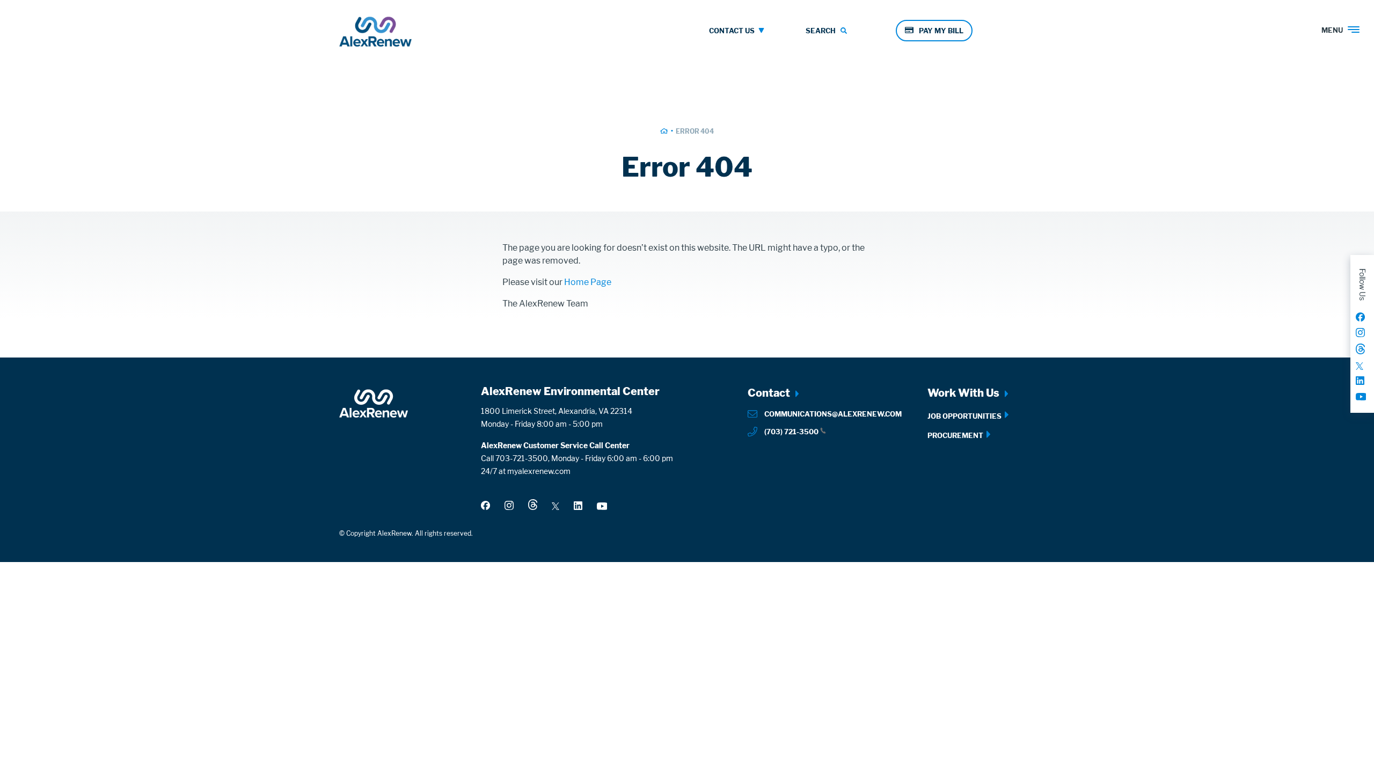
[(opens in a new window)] (1360, 317)
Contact (769, 392)
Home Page (587, 282)
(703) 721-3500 (791, 431)
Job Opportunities (964, 416)
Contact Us (732, 30)
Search (821, 30)
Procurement (955, 435)
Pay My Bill (941, 30)
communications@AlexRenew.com (833, 414)
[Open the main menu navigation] (1359, 24)
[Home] (375, 34)
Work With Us (963, 392)
